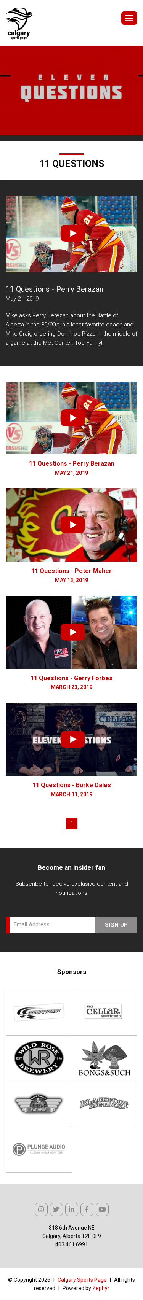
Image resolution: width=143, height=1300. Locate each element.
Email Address (32, 924)
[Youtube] (102, 1209)
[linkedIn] (71, 1209)
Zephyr (100, 1288)
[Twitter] (56, 1209)
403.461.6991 (71, 1244)
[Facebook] (86, 1209)
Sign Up (116, 924)
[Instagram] (41, 1209)
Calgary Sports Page (82, 1280)
